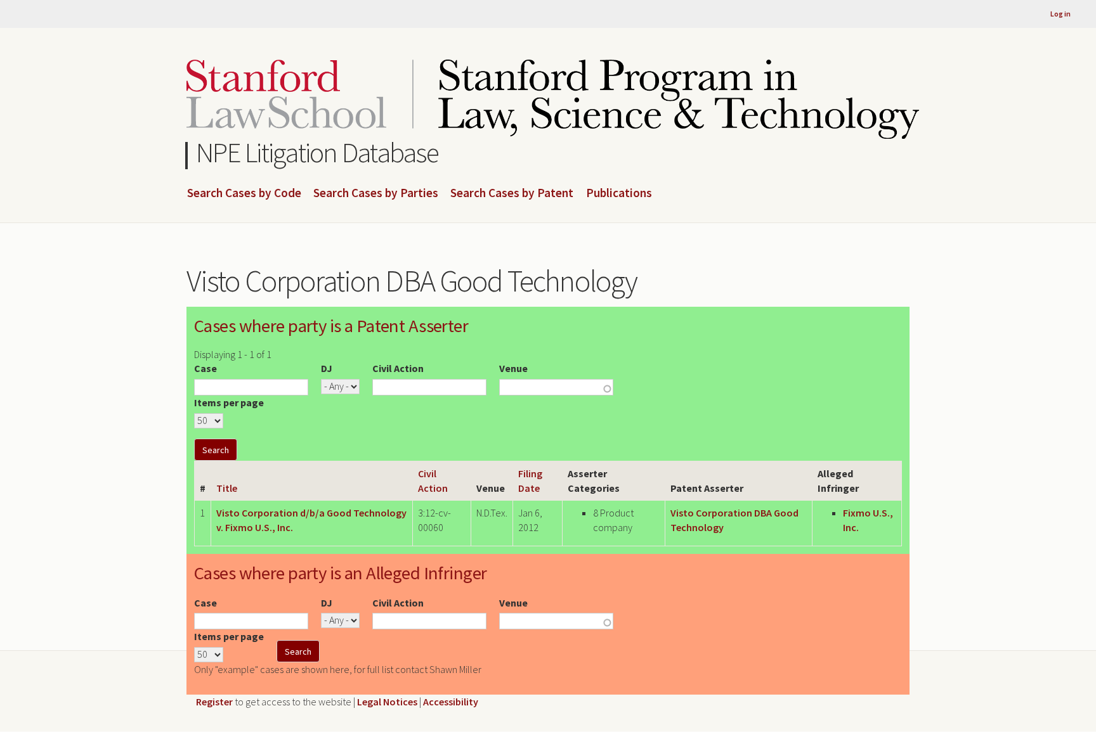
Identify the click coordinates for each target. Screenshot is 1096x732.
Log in (1060, 13)
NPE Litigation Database (317, 152)
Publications (619, 193)
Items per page (229, 402)
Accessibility (450, 701)
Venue (513, 368)
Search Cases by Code (244, 193)
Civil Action (398, 368)
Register (214, 701)
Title (226, 488)
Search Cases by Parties (375, 193)
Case (205, 368)
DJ (326, 368)
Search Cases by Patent (511, 193)
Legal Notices (387, 701)
